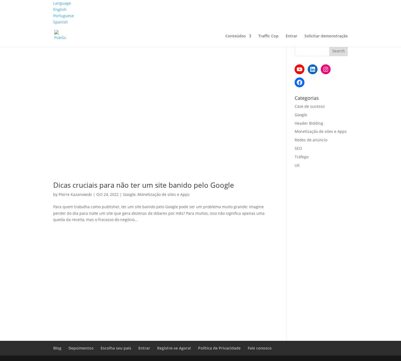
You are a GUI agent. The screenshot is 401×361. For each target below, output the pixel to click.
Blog (57, 348)
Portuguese (63, 15)
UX (297, 165)
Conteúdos (235, 36)
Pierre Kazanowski (75, 194)
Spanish (60, 22)
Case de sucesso (310, 106)
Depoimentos (81, 348)
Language (62, 3)
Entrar (291, 36)
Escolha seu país (116, 348)
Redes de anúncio (311, 139)
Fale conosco (260, 348)
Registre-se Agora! (174, 348)
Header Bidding (309, 123)
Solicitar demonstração (326, 36)
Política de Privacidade (219, 348)
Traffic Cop (268, 36)
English (60, 9)
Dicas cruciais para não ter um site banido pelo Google (143, 185)
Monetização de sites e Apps (163, 194)
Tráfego (302, 156)
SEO (298, 148)
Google (129, 194)
